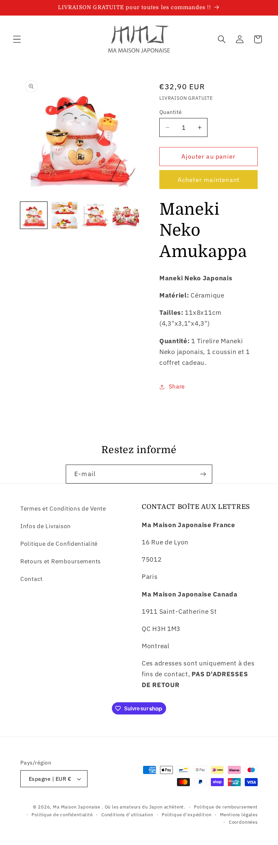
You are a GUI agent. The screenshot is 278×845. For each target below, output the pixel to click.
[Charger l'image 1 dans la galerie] (33, 215)
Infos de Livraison (45, 526)
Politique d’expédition (186, 815)
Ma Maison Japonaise (76, 807)
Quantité (170, 112)
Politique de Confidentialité (59, 543)
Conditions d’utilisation (127, 815)
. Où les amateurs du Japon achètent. (143, 807)
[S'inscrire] (203, 474)
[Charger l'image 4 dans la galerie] (126, 215)
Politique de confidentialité (62, 815)
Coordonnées (243, 822)
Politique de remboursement (226, 807)
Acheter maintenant (209, 180)
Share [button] (177, 386)
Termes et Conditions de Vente (63, 508)
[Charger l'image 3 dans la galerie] (95, 215)
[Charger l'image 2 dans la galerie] (64, 215)
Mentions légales (239, 815)
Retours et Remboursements (60, 561)
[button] (17, 39)
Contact (31, 579)
